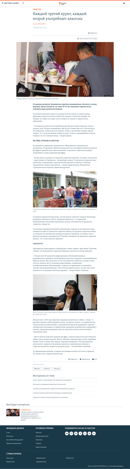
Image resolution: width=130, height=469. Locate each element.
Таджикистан (40, 458)
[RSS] (94, 433)
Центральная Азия (42, 436)
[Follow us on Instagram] (71, 433)
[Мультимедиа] (124, 3)
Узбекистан (70, 458)
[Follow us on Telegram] (80, 433)
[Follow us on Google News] (89, 433)
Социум (38, 443)
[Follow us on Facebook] (76, 433)
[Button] (92, 33)
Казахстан (9, 458)
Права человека (41, 447)
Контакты (9, 436)
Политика (39, 440)
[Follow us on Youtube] (67, 433)
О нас (8, 432)
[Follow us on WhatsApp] (85, 433)
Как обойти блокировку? (14, 440)
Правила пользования (13, 443)
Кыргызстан (10, 462)
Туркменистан (26, 410)
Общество (37, 9)
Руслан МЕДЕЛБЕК (39, 24)
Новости (38, 432)
